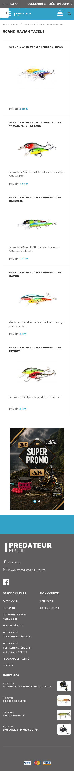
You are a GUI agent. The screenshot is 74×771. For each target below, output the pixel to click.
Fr (6, 12)
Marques (29, 24)
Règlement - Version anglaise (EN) (14, 616)
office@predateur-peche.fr (31, 570)
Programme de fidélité (16, 658)
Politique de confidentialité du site (16, 634)
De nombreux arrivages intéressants (27, 687)
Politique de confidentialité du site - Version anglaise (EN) (17, 647)
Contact (8, 665)
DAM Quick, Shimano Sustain (20, 730)
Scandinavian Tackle (52, 24)
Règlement (9, 608)
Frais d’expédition (13, 625)
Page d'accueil (11, 24)
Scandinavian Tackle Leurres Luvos (36, 47)
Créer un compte (49, 608)
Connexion (46, 601)
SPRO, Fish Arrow (14, 715)
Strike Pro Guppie (14, 701)
